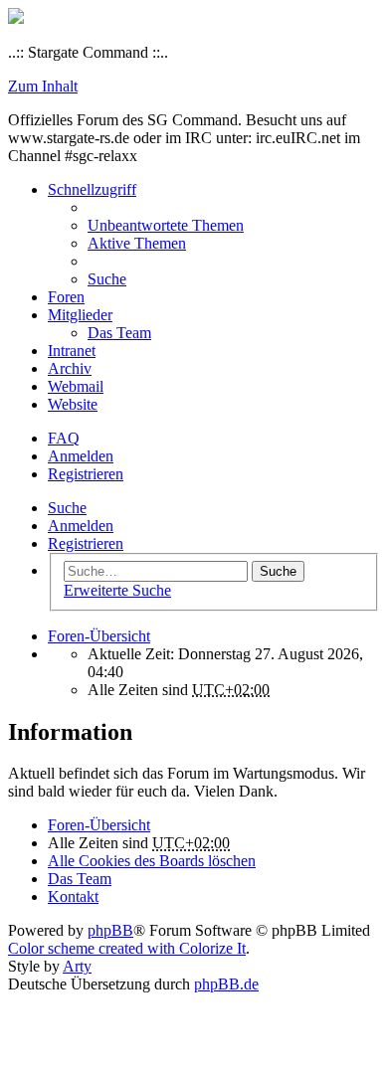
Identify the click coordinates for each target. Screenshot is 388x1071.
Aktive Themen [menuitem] (137, 243)
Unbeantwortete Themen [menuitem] (166, 225)
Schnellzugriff (92, 189)
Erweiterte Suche (117, 590)
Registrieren (85, 543)
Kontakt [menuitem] (73, 896)
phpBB (110, 930)
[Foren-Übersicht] (16, 18)
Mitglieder (80, 314)
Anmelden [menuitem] (80, 455)
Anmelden (80, 525)
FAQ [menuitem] (64, 438)
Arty (77, 966)
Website (72, 404)
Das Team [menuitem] (119, 332)
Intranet (72, 350)
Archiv (70, 368)
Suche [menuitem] (107, 278)
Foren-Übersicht (99, 824)
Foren (66, 296)
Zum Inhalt (43, 86)
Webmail (75, 386)
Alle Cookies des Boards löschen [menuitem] (152, 860)
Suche (67, 507)
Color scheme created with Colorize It (127, 948)
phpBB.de (226, 984)
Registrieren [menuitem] (85, 473)
